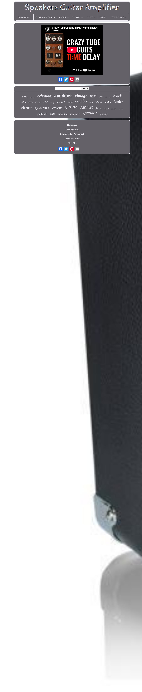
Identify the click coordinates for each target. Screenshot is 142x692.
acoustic (57, 108)
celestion (44, 96)
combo (81, 101)
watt (99, 101)
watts (70, 102)
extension (103, 114)
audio (108, 102)
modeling (63, 114)
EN (69, 143)
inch (91, 102)
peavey (32, 97)
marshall (61, 102)
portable (42, 113)
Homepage (72, 125)
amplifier (63, 95)
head (24, 96)
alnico (108, 97)
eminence (75, 114)
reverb (106, 108)
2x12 (101, 97)
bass (93, 96)
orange (52, 103)
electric (26, 108)
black (117, 96)
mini (45, 102)
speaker (90, 112)
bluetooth (27, 102)
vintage (81, 95)
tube (52, 113)
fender (118, 101)
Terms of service (72, 138)
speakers (42, 107)
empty (38, 102)
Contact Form (72, 129)
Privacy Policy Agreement (72, 134)
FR (74, 143)
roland (113, 109)
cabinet (86, 107)
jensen (121, 109)
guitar (71, 107)
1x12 (98, 108)
